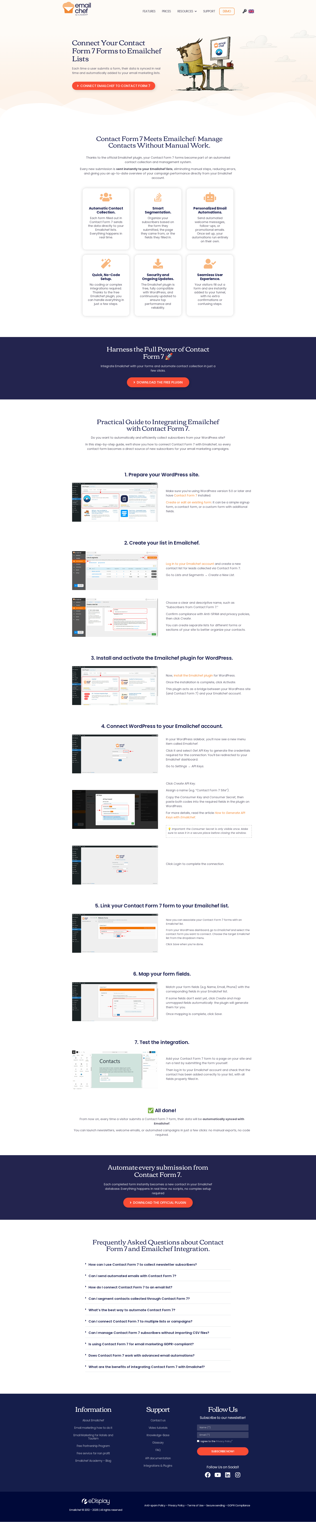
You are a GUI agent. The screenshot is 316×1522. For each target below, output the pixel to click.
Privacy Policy (224, 1441)
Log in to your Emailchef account (190, 564)
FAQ (158, 1450)
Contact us (158, 1420)
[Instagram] (237, 1474)
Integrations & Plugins (158, 1466)
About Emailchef (93, 1420)
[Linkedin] (227, 1474)
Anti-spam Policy (154, 1505)
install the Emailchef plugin (193, 675)
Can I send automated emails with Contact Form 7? (132, 1276)
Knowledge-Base (158, 1435)
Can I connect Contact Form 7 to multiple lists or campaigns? (140, 1321)
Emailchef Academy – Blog (93, 1461)
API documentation (158, 1458)
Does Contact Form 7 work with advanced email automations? (142, 1355)
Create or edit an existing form (188, 502)
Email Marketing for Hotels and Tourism (93, 1436)
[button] (158, 1265)
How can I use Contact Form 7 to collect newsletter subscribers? (143, 1264)
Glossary (158, 1443)
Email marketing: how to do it (93, 1428)
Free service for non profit (93, 1453)
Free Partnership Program (93, 1446)
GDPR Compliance (238, 1505)
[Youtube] (217, 1474)
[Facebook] (207, 1474)
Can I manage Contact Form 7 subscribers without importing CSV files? (149, 1332)
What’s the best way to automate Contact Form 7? (132, 1310)
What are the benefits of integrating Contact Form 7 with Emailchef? (147, 1367)
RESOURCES (185, 11)
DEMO (227, 11)
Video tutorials (158, 1428)
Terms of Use (195, 1505)
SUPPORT (209, 11)
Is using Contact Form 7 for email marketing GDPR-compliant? (141, 1344)
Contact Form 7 (185, 495)
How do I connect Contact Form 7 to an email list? (130, 1287)
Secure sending (215, 1505)
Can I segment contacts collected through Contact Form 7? (139, 1298)
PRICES (166, 11)
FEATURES (149, 11)
